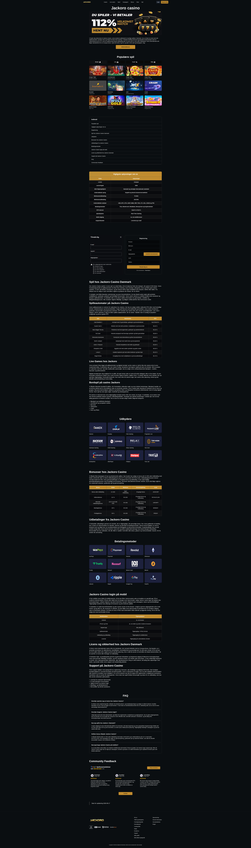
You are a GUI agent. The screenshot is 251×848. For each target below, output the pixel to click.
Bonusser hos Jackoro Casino (99, 140)
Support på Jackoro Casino (98, 156)
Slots (152, 62)
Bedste (97, 62)
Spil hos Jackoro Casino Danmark (100, 133)
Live (115, 62)
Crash (133, 62)
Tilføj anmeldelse (154, 767)
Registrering (94, 130)
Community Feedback (97, 162)
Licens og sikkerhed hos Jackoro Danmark (102, 153)
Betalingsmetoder (96, 146)
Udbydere (93, 136)
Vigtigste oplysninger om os (98, 127)
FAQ (92, 159)
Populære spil (95, 123)
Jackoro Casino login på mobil (99, 149)
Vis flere (126, 793)
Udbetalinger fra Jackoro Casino (99, 143)
